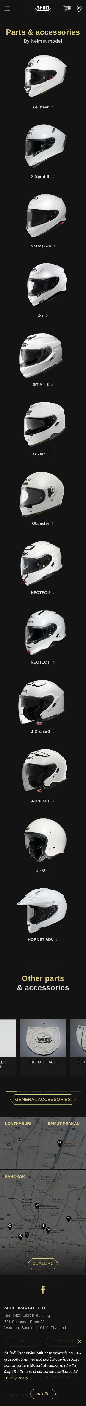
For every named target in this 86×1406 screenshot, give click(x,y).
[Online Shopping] (67, 8)
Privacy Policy (16, 1378)
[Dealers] (79, 9)
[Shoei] (43, 8)
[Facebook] (43, 1289)
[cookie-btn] (79, 1342)
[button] (7, 9)
